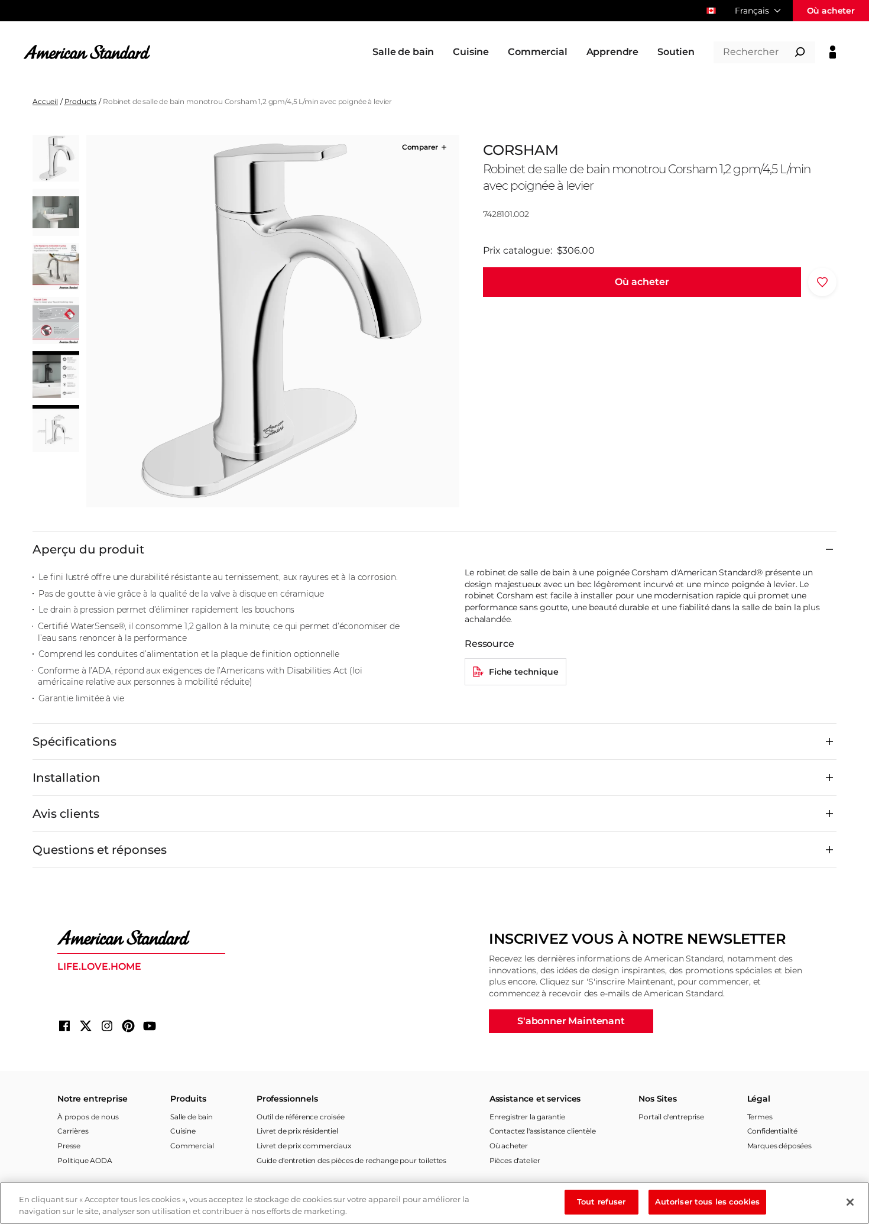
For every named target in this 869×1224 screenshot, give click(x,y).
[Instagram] (107, 1026)
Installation (66, 777)
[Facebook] (64, 1026)
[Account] (832, 52)
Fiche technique (524, 671)
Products (80, 101)
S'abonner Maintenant (571, 1021)
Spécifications (74, 741)
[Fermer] (850, 1202)
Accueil (45, 101)
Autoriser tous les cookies (707, 1201)
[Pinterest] (128, 1026)
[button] (425, 147)
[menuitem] (403, 52)
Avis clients (66, 814)
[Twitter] (86, 1026)
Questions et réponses (100, 850)
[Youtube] (149, 1026)
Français (752, 10)
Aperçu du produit (88, 549)
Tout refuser (601, 1201)
